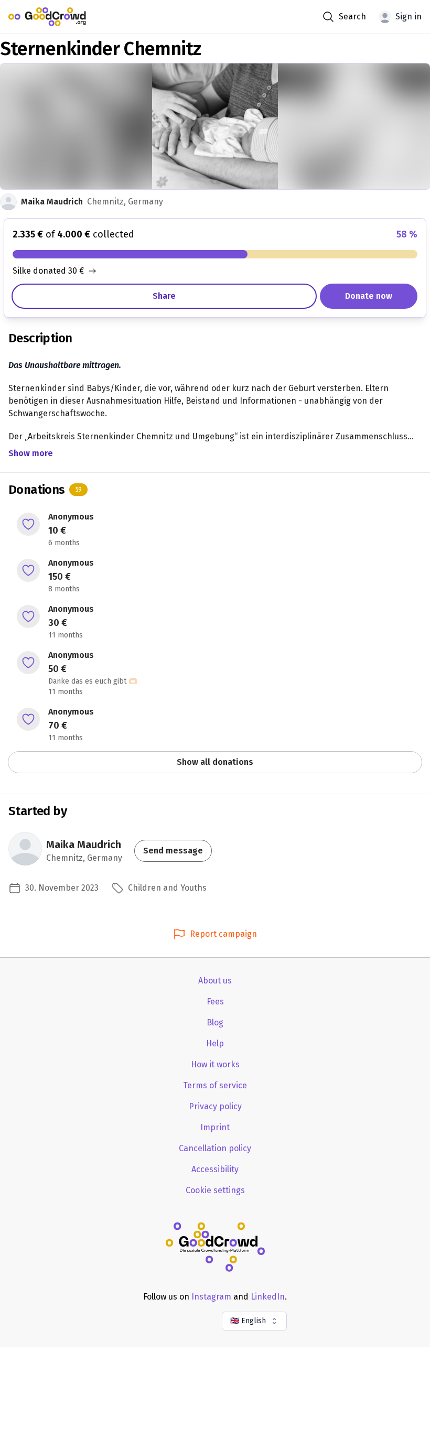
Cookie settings (215, 1190)
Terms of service (215, 1085)
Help (215, 1043)
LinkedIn (268, 1297)
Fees (215, 1002)
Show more (30, 453)
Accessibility (215, 1169)
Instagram (211, 1297)
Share (164, 296)
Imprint (215, 1127)
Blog (215, 1022)
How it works (215, 1064)
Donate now (368, 296)
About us (215, 981)
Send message (173, 851)
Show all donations (215, 762)
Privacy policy (215, 1106)
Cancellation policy (215, 1148)
